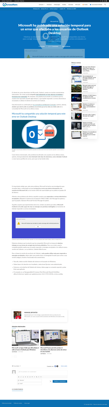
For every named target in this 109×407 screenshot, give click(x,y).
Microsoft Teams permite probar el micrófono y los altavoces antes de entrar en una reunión (53, 349)
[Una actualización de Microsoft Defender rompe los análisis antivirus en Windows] (76, 79)
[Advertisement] (39, 79)
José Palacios (14, 351)
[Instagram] (102, 1)
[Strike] (25, 377)
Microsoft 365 (54, 21)
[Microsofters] (13, 5)
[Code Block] (34, 377)
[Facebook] (101, 1)
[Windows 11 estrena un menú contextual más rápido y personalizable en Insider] (76, 107)
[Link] (37, 377)
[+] (41, 376)
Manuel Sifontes (66, 46)
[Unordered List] (30, 377)
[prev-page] (13, 357)
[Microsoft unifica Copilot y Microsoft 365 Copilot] (76, 116)
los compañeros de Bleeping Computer (44, 104)
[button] (105, 5)
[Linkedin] (48, 63)
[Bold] (19, 377)
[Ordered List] (28, 377)
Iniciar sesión (64, 366)
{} (38, 376)
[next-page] (15, 357)
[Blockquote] (32, 377)
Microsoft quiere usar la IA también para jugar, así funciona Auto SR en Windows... (89, 87)
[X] (104, 1)
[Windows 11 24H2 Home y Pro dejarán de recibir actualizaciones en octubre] (76, 98)
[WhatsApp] (45, 63)
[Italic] (21, 377)
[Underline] (23, 377)
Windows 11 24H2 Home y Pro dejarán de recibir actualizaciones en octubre (89, 97)
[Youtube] (106, 1)
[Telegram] (52, 63)
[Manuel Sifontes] (18, 315)
